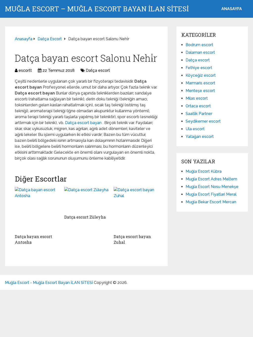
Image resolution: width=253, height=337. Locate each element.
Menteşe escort (200, 90)
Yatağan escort (200, 136)
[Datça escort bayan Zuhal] (136, 209)
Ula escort (195, 129)
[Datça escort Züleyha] (86, 199)
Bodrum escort (199, 44)
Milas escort (197, 98)
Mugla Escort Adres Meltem (211, 179)
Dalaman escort (200, 52)
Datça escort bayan (84, 122)
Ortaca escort (198, 106)
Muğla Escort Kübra (204, 171)
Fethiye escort (199, 67)
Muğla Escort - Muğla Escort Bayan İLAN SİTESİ (49, 282)
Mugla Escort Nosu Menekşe (212, 186)
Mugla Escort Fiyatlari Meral (211, 194)
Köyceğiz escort (201, 75)
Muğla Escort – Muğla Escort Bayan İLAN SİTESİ (97, 8)
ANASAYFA (231, 8)
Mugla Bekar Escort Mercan (211, 202)
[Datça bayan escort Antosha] (37, 209)
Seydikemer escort (203, 121)
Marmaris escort (200, 83)
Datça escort (98, 70)
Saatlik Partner (199, 113)
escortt (25, 70)
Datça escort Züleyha (85, 217)
